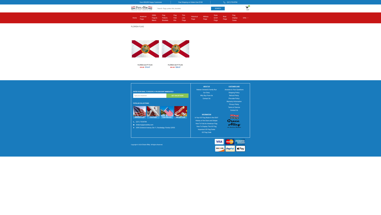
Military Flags (205, 18)
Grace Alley (146, 145)
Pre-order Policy (234, 98)
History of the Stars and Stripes (206, 121)
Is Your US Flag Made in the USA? (206, 118)
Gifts (244, 18)
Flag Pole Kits (175, 17)
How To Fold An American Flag (206, 124)
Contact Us (206, 98)
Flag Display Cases (235, 17)
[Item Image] (145, 49)
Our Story (206, 93)
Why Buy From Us (206, 95)
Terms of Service (234, 107)
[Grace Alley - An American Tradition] (143, 8)
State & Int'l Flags (216, 17)
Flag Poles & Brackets (165, 17)
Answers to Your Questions (234, 90)
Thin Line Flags (184, 17)
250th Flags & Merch (154, 17)
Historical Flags (194, 18)
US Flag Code (206, 132)
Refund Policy (234, 95)
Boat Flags (225, 18)
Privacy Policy (234, 104)
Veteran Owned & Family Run (206, 90)
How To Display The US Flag (206, 126)
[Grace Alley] (234, 120)
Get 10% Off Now (177, 95)
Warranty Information (234, 101)
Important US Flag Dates (206, 129)
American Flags (143, 18)
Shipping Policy (234, 93)
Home (135, 18)
